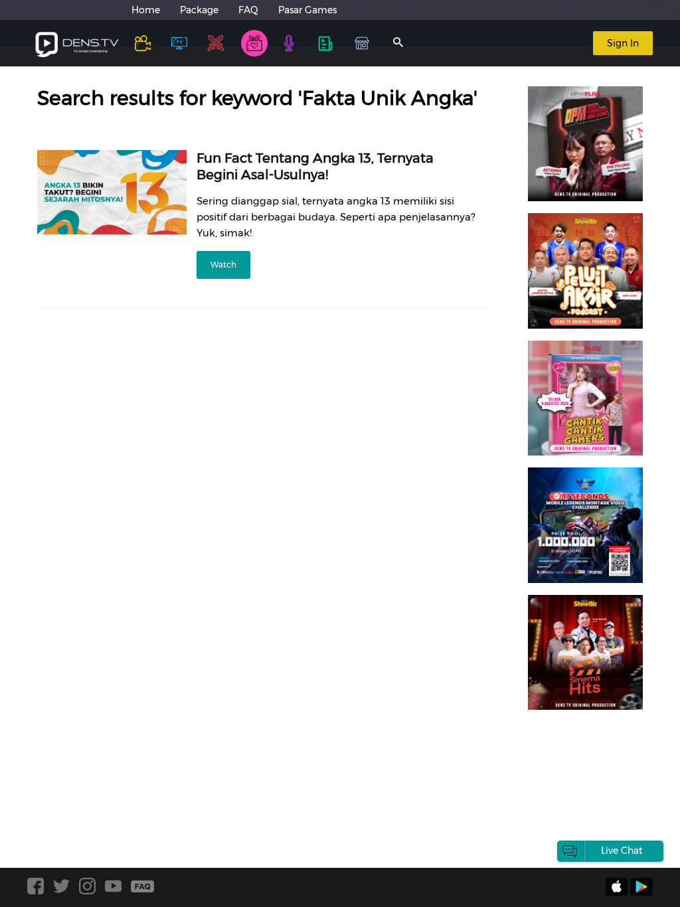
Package (199, 10)
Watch (223, 265)
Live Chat (622, 851)
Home (145, 10)
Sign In (623, 43)
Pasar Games (307, 10)
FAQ (248, 10)
